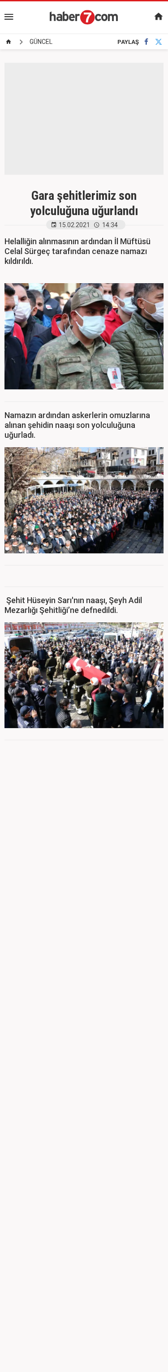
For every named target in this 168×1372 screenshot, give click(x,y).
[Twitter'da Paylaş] (159, 42)
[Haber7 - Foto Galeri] (84, 17)
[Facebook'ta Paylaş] (146, 42)
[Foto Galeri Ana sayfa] (8, 41)
